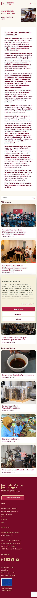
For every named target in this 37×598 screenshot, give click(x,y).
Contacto (5, 528)
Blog (2, 522)
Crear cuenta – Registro (9, 508)
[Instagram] (3, 561)
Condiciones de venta (8, 575)
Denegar (18, 319)
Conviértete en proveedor (9, 511)
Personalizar (17, 314)
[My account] (30, 4)
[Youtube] (17, 561)
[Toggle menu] (34, 4)
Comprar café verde (12, 497)
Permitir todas (18, 309)
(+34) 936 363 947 (7, 535)
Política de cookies (7, 567)
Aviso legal (4, 570)
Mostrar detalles (27, 304)
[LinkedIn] (8, 561)
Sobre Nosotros (6, 514)
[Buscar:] (17, 198)
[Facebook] (12, 561)
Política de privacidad (8, 573)
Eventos (4, 519)
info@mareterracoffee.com (10, 532)
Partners (4, 517)
